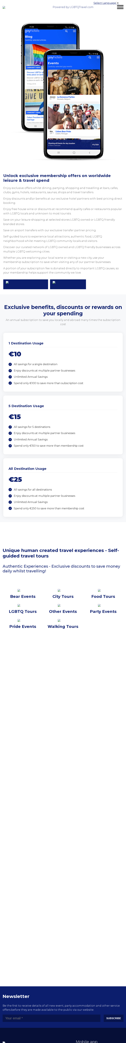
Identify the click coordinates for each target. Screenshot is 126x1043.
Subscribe (113, 1018)
